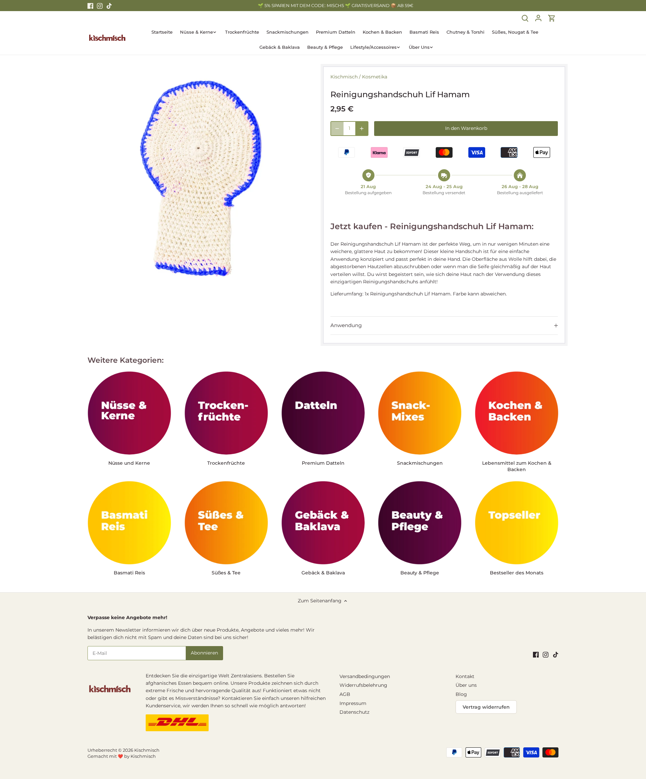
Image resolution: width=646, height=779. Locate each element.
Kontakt (465, 676)
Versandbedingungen (364, 676)
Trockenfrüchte (226, 463)
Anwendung (346, 325)
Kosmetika (374, 77)
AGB (344, 694)
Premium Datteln (323, 463)
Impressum (352, 703)
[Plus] (361, 128)
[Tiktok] (109, 5)
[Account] (538, 18)
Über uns (466, 685)
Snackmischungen (420, 463)
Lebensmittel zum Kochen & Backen (516, 466)
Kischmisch (344, 77)
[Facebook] (90, 5)
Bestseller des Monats (516, 573)
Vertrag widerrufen (486, 707)
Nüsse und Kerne (129, 463)
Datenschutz (354, 712)
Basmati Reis (129, 573)
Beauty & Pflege (419, 573)
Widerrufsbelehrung (363, 685)
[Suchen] (525, 18)
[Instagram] (100, 5)
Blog (461, 694)
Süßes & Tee (226, 573)
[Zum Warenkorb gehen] (552, 18)
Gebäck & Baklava (323, 573)
